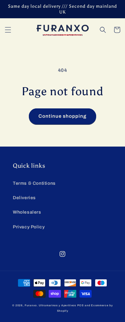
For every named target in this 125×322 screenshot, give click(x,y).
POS (80, 305)
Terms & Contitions (34, 183)
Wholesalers (27, 212)
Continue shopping (62, 116)
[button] (8, 30)
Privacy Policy (29, 227)
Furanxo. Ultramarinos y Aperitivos (50, 305)
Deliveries (24, 197)
